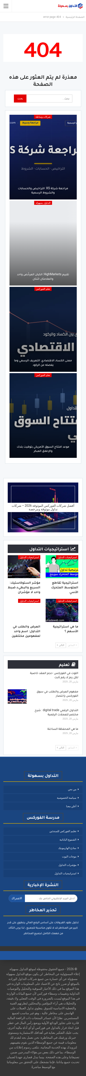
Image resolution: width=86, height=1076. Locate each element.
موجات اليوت (69, 856)
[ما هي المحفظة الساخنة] (17, 734)
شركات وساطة (43, 116)
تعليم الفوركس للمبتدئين (62, 831)
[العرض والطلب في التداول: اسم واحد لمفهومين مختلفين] (24, 610)
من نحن (72, 789)
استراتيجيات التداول (67, 557)
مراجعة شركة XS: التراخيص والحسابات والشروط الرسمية (43, 190)
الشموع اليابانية (68, 839)
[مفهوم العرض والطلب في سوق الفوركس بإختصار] (17, 696)
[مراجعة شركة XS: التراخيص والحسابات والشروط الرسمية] (43, 157)
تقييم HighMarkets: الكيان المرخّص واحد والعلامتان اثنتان (43, 276)
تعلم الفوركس (43, 289)
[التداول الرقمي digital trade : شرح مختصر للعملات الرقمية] (17, 715)
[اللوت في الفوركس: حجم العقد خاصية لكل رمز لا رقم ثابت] (17, 678)
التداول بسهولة (43, 202)
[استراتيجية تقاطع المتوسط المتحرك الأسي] (62, 566)
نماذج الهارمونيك (67, 848)
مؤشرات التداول (67, 865)
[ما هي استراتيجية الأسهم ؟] (62, 610)
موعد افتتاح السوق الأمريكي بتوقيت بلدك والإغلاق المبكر (43, 449)
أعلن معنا (71, 806)
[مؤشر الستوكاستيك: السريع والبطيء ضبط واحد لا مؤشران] (24, 566)
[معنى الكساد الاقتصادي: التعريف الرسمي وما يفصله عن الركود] (43, 329)
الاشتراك (16, 898)
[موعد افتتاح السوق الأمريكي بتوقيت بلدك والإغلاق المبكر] (43, 415)
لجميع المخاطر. (32, 933)
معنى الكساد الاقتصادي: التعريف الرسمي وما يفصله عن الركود (43, 362)
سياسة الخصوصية (66, 797)
